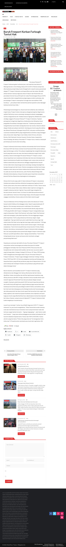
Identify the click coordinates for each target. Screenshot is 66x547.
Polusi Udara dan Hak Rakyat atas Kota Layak (27, 401)
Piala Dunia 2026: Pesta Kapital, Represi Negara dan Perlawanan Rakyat (56, 38)
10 (61, 177)
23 (59, 180)
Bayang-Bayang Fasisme (23, 366)
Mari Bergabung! (9, 2)
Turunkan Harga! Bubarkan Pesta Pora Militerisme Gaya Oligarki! (56, 31)
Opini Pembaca (54, 140)
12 (52, 178)
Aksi (5, 28)
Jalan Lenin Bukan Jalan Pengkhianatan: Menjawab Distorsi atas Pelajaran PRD (56, 46)
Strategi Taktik (19, 16)
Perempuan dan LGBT (55, 144)
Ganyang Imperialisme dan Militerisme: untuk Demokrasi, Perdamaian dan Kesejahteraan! (56, 54)
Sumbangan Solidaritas (21, 2)
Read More (21, 376)
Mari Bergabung (38, 544)
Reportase (13, 20)
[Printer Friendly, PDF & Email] (11, 326)
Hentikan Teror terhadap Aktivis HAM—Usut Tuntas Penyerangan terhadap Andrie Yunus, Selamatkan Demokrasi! (56, 63)
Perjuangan (54, 16)
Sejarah (27, 16)
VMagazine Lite (21, 545)
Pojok (59, 153)
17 (61, 178)
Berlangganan (8, 6)
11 (50, 178)
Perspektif (5, 16)
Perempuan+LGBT (45, 16)
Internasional (34, 16)
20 (54, 180)
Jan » (54, 184)
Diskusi (6, 419)
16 (59, 178)
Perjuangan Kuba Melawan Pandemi (26, 383)
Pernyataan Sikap (54, 150)
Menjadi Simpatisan (49, 544)
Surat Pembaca (60, 545)
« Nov (51, 184)
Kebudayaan (5, 20)
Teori (11, 16)
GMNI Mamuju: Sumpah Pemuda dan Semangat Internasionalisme (28, 421)
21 (56, 180)
